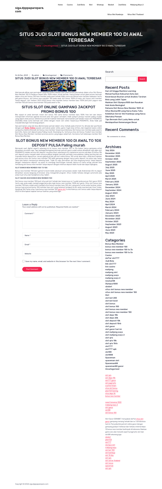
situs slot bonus (111, 388)
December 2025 (112, 153)
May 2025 (109, 173)
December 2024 (112, 187)
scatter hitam (110, 386)
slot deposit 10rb (113, 323)
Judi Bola (81, 5)
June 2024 (110, 199)
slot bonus (110, 303)
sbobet (108, 286)
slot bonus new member (116, 309)
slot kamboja (110, 453)
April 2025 (110, 176)
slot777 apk (110, 349)
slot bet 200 (111, 298)
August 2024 (111, 193)
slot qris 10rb (111, 343)
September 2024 (113, 190)
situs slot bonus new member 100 (121, 292)
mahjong (109, 269)
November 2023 (112, 219)
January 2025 (111, 184)
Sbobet (111, 5)
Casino (70, 5)
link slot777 (110, 264)
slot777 (109, 346)
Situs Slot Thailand (135, 15)
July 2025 (109, 167)
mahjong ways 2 (112, 278)
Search (109, 72)
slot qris (109, 338)
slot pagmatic (110, 383)
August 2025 (111, 165)
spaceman (109, 466)
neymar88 (110, 281)
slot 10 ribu (109, 455)
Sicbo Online (30, 128)
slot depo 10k (111, 315)
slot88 (108, 352)
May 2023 (109, 233)
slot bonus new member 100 (118, 312)
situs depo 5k (110, 394)
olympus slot (110, 445)
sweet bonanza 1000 (113, 402)
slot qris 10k (111, 340)
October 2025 (111, 159)
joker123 (108, 440)
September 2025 (113, 162)
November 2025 (112, 156)
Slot (91, 5)
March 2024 (110, 207)
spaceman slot (112, 360)
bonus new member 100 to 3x (119, 249)
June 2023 (110, 230)
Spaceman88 (111, 363)
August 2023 (111, 227)
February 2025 (112, 182)
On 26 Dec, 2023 (21, 75)
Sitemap (100, 5)
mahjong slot (111, 272)
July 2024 (110, 196)
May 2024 (109, 201)
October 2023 (111, 221)
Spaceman (110, 358)
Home (60, 5)
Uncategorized (51, 45)
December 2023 (112, 216)
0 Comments (67, 75)
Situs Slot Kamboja (115, 15)
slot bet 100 (110, 450)
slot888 (109, 355)
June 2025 (110, 170)
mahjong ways (112, 275)
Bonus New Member (114, 244)
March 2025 (110, 179)
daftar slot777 (112, 258)
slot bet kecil (111, 301)
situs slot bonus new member (119, 289)
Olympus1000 (111, 284)
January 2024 (111, 213)
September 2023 (113, 224)
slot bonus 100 (112, 306)
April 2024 (110, 204)
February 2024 (112, 210)
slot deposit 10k (112, 321)
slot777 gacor (110, 381)
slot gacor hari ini (113, 329)
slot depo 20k (111, 318)
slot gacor (110, 326)
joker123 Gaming (111, 391)
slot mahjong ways (114, 332)
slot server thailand (112, 461)
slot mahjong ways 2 (115, 335)
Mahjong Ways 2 (136, 5)
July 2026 (110, 150)
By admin (35, 75)
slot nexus (109, 463)
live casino (110, 267)
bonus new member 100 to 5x (119, 252)
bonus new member (112, 396)
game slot (62, 189)
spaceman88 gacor (114, 366)
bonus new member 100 (116, 247)
